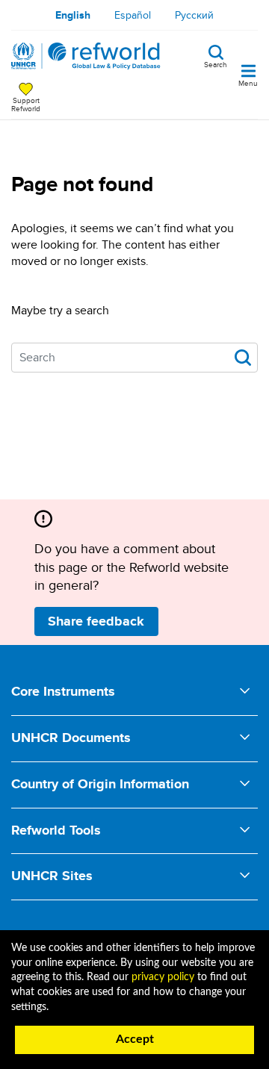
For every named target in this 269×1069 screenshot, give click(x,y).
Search (215, 63)
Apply (243, 358)
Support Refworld (25, 104)
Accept (135, 1039)
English (72, 14)
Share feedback (96, 621)
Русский (194, 14)
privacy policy (163, 977)
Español (132, 14)
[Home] (86, 56)
